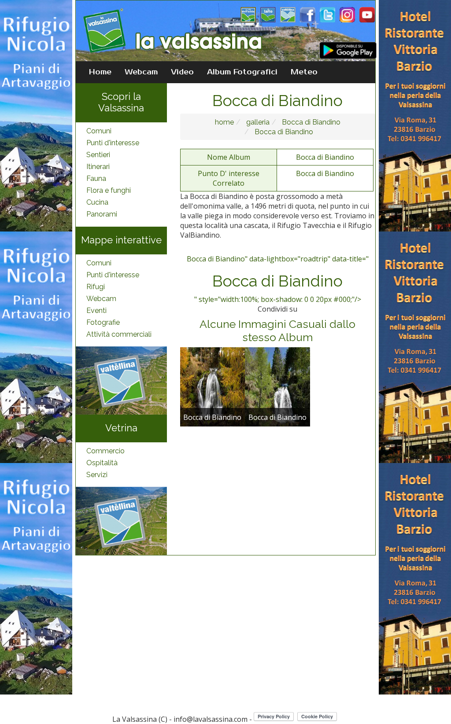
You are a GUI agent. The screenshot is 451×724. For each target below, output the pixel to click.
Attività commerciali (119, 334)
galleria (257, 122)
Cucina (97, 202)
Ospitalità (102, 463)
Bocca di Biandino (310, 122)
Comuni (98, 131)
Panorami (101, 214)
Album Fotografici (242, 72)
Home (100, 72)
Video (182, 72)
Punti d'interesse (112, 143)
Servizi (96, 474)
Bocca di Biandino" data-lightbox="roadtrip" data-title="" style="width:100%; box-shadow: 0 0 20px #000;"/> (278, 279)
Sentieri (98, 155)
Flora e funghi (108, 190)
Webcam (141, 72)
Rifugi (95, 287)
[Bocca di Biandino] (212, 386)
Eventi (96, 310)
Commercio (105, 451)
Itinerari (98, 166)
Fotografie (103, 322)
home (224, 122)
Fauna (96, 178)
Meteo (304, 72)
